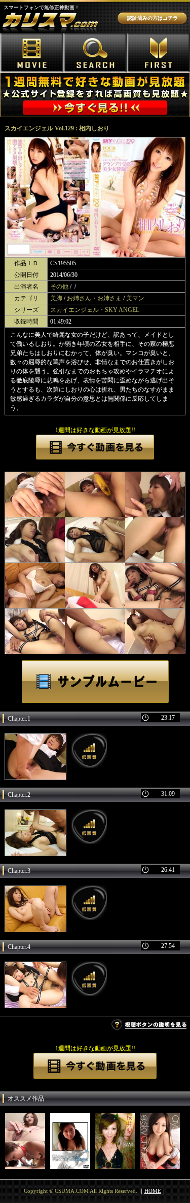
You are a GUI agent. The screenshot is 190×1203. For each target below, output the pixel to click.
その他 (59, 286)
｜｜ (153, 1191)
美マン (135, 298)
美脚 (56, 298)
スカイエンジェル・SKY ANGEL (94, 309)
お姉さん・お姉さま (94, 298)
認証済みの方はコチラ (152, 18)
